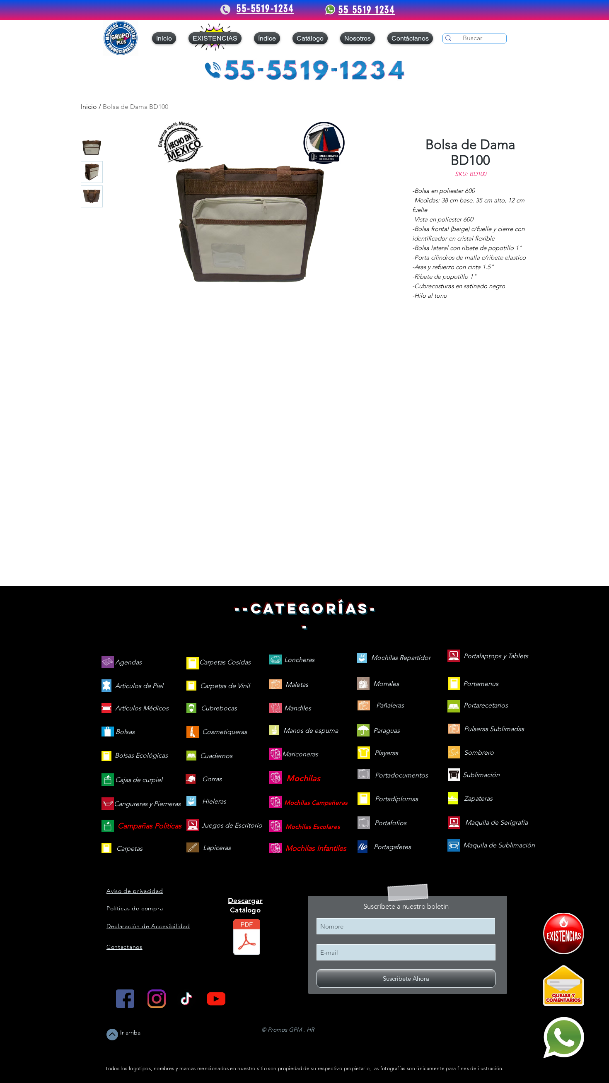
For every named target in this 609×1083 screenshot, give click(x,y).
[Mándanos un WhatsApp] (563, 1037)
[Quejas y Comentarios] (563, 985)
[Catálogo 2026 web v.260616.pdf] (246, 938)
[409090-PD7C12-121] (563, 933)
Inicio (89, 107)
